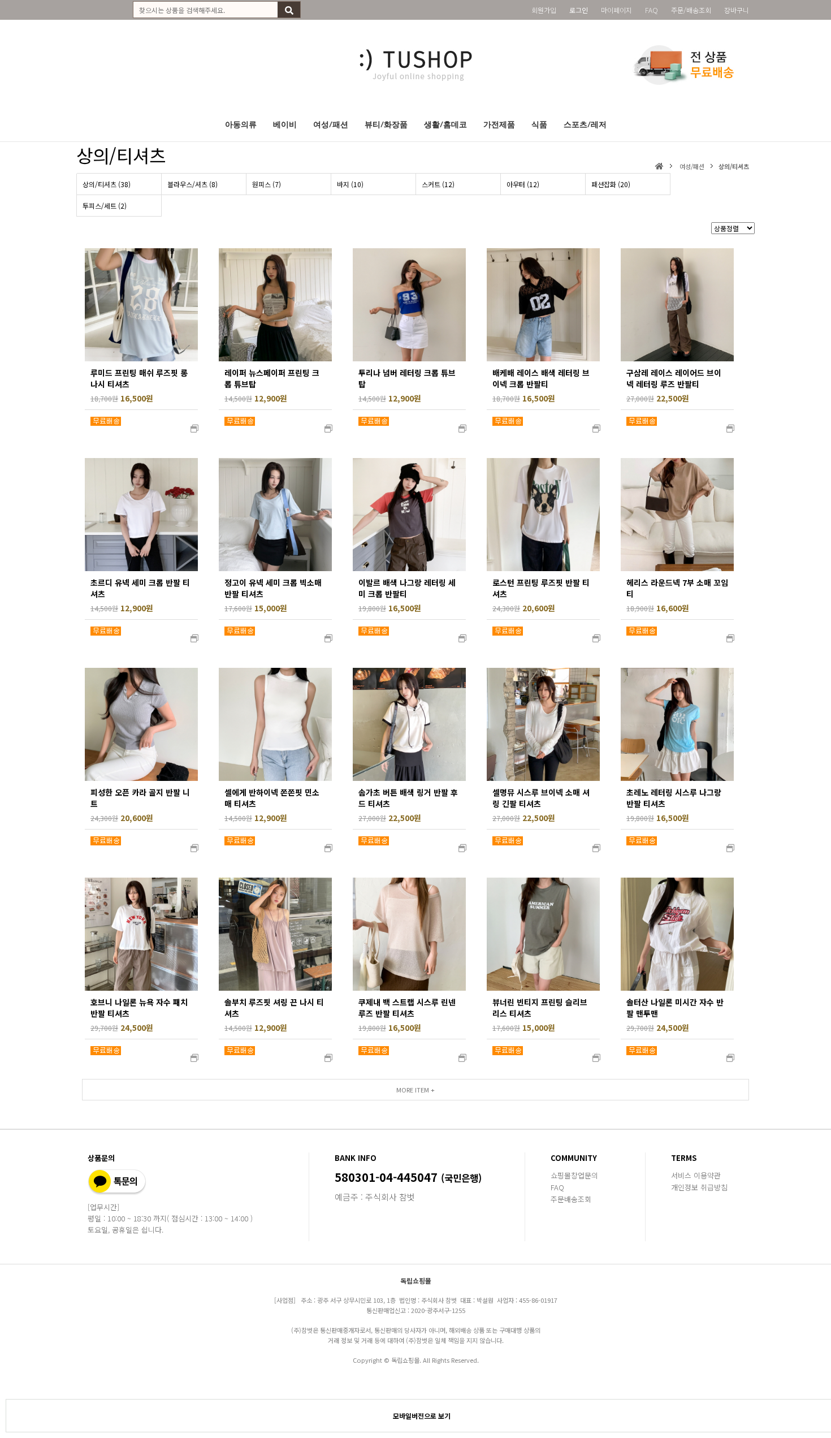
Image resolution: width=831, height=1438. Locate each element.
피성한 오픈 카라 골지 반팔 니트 (140, 798)
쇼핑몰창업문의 (574, 1175)
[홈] (661, 165)
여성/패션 (330, 125)
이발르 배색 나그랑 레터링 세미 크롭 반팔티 (407, 588)
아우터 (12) (523, 184)
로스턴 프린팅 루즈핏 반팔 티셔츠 (541, 588)
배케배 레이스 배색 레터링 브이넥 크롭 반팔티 (541, 378)
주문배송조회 (571, 1199)
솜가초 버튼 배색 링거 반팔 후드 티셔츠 (408, 798)
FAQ (651, 10)
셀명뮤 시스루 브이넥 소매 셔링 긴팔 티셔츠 (541, 798)
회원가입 (543, 10)
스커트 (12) (438, 184)
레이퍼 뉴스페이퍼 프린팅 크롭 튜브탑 (271, 378)
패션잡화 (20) (610, 184)
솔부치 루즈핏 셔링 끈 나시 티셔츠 (274, 1007)
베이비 (285, 125)
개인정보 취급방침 (699, 1187)
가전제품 (499, 125)
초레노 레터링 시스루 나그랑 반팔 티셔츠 (673, 798)
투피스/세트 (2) (105, 205)
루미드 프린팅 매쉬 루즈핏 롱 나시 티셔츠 (139, 378)
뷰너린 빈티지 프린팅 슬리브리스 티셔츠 (539, 1007)
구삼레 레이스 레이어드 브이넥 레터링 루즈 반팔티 (673, 378)
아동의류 (241, 125)
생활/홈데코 (445, 125)
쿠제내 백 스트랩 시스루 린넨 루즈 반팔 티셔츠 (407, 1007)
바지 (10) (350, 184)
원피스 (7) (266, 184)
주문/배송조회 (691, 10)
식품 (539, 125)
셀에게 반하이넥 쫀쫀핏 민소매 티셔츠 (271, 798)
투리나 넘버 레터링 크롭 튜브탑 (407, 378)
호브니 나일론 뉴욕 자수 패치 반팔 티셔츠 (139, 1007)
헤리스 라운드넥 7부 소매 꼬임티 (677, 588)
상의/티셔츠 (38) (107, 184)
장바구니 (736, 10)
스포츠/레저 (585, 125)
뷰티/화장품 (386, 125)
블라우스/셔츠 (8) (192, 184)
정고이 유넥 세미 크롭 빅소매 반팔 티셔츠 (273, 588)
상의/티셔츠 (734, 166)
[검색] (289, 10)
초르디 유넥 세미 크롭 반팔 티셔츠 (140, 588)
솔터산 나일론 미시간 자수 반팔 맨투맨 (675, 1007)
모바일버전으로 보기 (422, 1415)
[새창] (194, 428)
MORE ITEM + (415, 1089)
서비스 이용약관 (696, 1175)
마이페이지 (616, 10)
